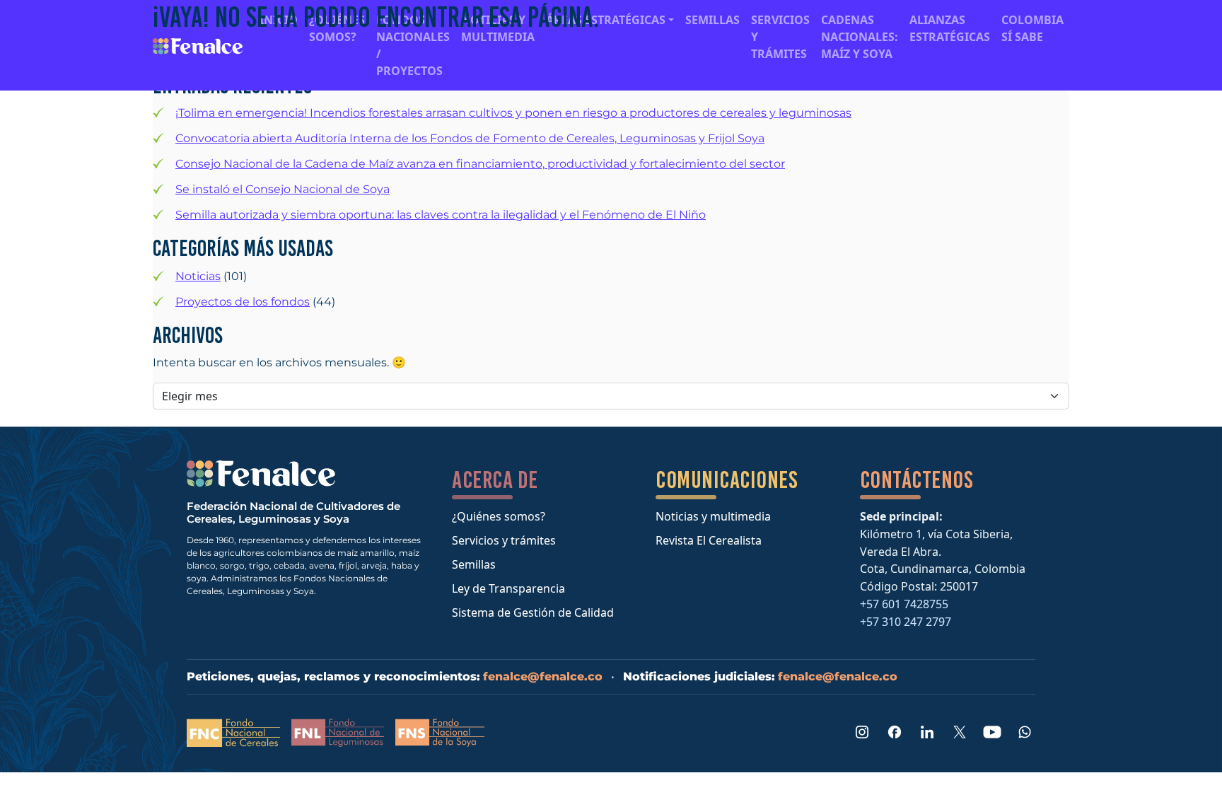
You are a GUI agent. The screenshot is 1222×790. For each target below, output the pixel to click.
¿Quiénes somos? (498, 516)
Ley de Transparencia (508, 588)
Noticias (198, 276)
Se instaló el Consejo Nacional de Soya (282, 189)
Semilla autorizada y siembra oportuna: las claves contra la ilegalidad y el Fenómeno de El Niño (440, 214)
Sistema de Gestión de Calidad (533, 612)
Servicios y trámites (504, 540)
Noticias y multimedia (713, 516)
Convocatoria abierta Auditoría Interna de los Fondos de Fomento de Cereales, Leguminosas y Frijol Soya (469, 138)
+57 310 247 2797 (905, 621)
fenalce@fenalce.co (543, 676)
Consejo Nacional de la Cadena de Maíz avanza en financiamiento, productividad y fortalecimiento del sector (480, 163)
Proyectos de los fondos (242, 301)
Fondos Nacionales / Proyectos (413, 45)
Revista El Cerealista (709, 540)
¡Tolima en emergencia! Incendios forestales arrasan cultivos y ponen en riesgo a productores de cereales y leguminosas (513, 113)
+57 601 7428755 (904, 604)
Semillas (474, 564)
